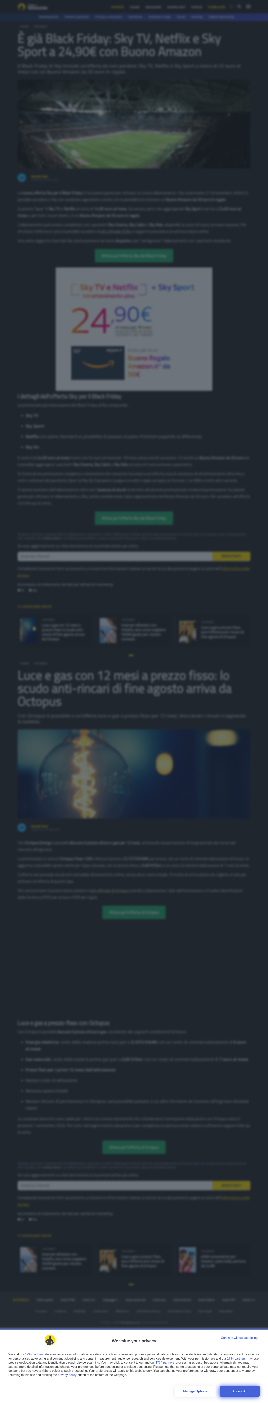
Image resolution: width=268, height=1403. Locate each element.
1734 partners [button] (34, 1354)
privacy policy (67, 1375)
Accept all (239, 1391)
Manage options (195, 1391)
